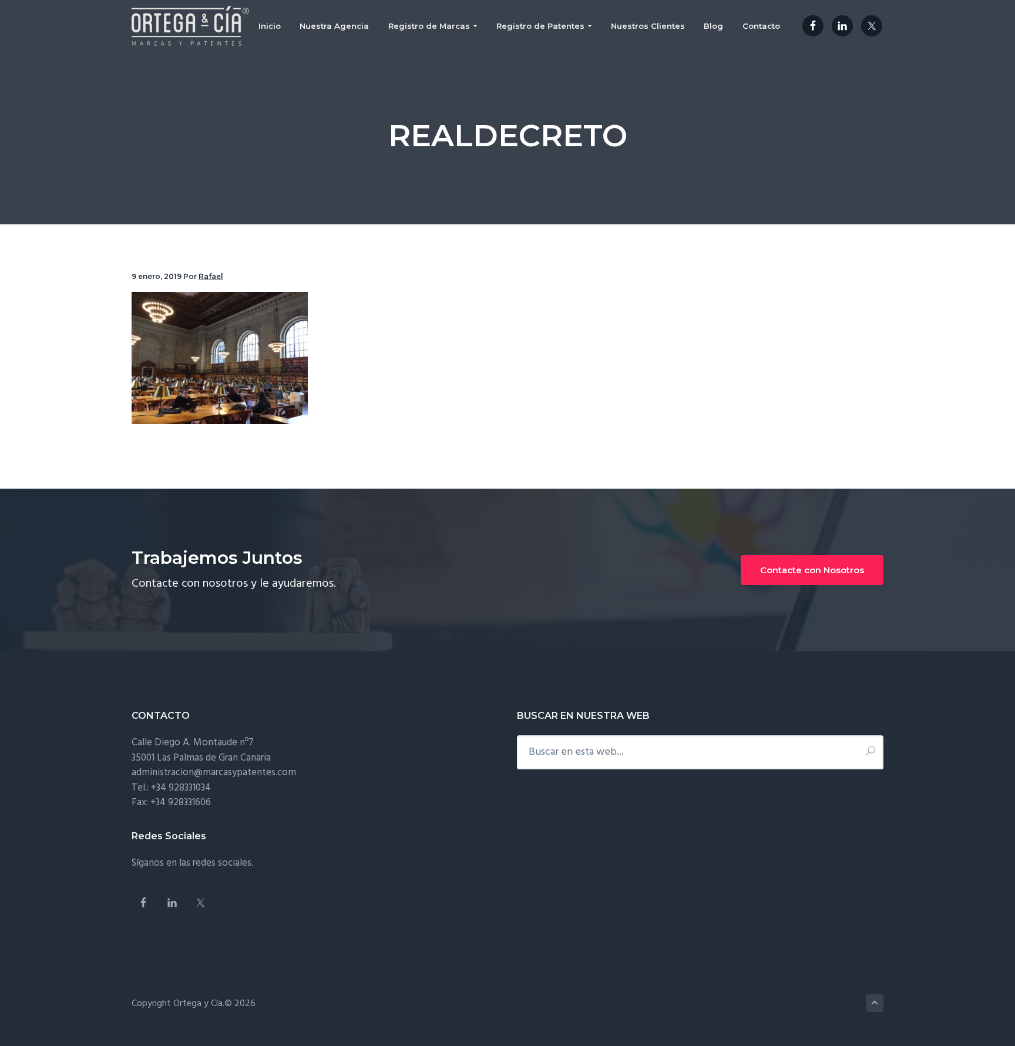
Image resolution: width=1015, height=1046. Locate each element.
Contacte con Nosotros (812, 570)
